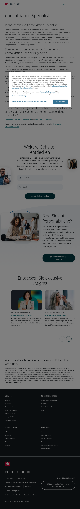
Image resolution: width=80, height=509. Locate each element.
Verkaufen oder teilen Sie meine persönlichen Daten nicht (29, 101)
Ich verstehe (60, 101)
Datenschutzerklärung (19, 96)
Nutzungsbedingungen (47, 92)
